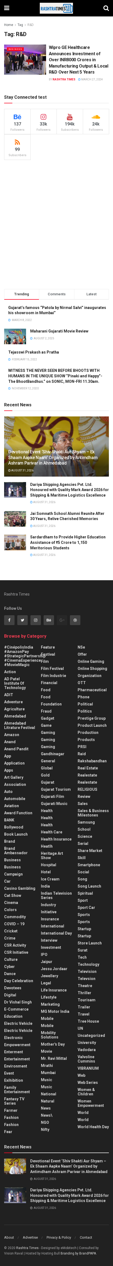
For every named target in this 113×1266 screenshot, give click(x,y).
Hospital (48, 865)
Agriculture (14, 709)
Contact (86, 1237)
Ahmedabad (15, 716)
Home (8, 25)
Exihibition (13, 1080)
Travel (83, 1014)
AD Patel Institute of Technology (15, 683)
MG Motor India (55, 1011)
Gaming (48, 739)
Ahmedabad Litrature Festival (19, 725)
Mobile (47, 1018)
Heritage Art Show (52, 855)
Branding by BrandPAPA (78, 1253)
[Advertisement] (56, 224)
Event (9, 1073)
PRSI (82, 747)
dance (10, 974)
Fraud (46, 711)
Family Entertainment (17, 1089)
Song (82, 879)
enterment (13, 1052)
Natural (47, 1101)
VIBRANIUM (88, 1068)
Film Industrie (53, 675)
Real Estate (88, 768)
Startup (84, 929)
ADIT (8, 695)
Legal (46, 983)
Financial (49, 683)
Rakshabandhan (92, 761)
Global (47, 768)
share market (90, 850)
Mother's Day (53, 1044)
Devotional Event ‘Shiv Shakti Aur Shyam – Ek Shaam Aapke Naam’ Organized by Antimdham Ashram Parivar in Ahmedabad (52, 457)
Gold (45, 775)
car (7, 881)
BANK (9, 820)
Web (81, 1075)
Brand (9, 841)
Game (46, 725)
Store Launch (90, 943)
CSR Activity (15, 945)
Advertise (30, 1237)
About (9, 1237)
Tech (82, 957)
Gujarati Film (52, 796)
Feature (48, 647)
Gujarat (47, 782)
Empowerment (17, 1045)
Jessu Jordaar (54, 969)
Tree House (88, 1021)
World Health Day (93, 1127)
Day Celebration (18, 981)
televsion (86, 978)
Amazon (11, 735)
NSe (81, 647)
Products (86, 739)
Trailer (84, 1007)
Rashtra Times (64, 79)
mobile (47, 1025)
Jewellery (49, 976)
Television (87, 971)
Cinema (11, 902)
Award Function (18, 813)
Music (46, 1080)
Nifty (45, 1129)
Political (85, 704)
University (87, 1042)
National (48, 1094)
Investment (51, 947)
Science (85, 836)
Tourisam (86, 1000)
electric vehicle (18, 1030)
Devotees (12, 988)
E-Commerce (16, 1009)
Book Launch (16, 834)
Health (47, 811)
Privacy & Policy (59, 1237)
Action (10, 672)
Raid (82, 754)
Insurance (50, 919)
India (45, 886)
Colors (10, 910)
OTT (82, 683)
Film (45, 661)
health (47, 818)
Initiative (48, 912)
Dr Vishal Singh (18, 1002)
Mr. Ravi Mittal (54, 1058)
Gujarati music (54, 803)
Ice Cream (50, 879)
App (7, 756)
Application (14, 763)
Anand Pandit (16, 749)
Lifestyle (48, 997)
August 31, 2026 (22, 470)
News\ (46, 1115)
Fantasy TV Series (14, 1101)
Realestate (87, 775)
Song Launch (89, 886)
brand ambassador (16, 850)
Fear (8, 1132)
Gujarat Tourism (56, 789)
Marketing (50, 1004)
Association (15, 784)
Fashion (11, 1117)
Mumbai (48, 1072)
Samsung (86, 822)
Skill (82, 858)
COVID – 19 (14, 924)
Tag (20, 25)
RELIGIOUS (87, 789)
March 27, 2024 (92, 79)
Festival (48, 654)
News (46, 1108)
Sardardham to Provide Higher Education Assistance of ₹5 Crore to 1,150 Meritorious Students (68, 542)
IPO (44, 954)
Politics (85, 711)
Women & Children (86, 1091)
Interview (49, 940)
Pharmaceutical (92, 690)
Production (88, 732)
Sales (83, 803)
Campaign (13, 874)
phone (83, 697)
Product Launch (92, 725)
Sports (84, 914)
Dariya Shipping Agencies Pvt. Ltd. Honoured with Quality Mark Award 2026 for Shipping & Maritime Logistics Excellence (69, 489)
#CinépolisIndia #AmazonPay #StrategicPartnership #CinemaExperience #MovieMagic (25, 656)
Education (13, 1016)
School (84, 829)
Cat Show (12, 895)
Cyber (9, 966)
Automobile (14, 799)
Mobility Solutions (49, 1035)
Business (15, 49)
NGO (45, 1122)
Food (45, 690)
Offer (82, 654)
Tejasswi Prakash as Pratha (33, 352)
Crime (9, 938)
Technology (88, 964)
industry (48, 905)
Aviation (11, 806)
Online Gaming (91, 661)
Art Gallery (13, 777)
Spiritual (85, 893)
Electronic (13, 1037)
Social (83, 872)
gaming (48, 732)
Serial (83, 843)
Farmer (11, 1110)
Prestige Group (92, 718)
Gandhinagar (52, 754)
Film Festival (52, 668)
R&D (30, 25)
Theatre (85, 986)
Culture (11, 959)
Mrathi (47, 1065)
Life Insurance (54, 990)
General (48, 761)
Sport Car (86, 907)
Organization (89, 675)
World (83, 1112)
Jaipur (46, 961)
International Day (56, 933)
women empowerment (91, 1103)
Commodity (15, 917)
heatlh (47, 846)
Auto (8, 791)
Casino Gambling (19, 888)
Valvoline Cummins (86, 1059)
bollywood (13, 827)
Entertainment (17, 1059)
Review (84, 796)
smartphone (89, 865)
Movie (46, 1051)
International (52, 926)
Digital (10, 995)
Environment (15, 1066)
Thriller (84, 993)
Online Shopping (92, 668)
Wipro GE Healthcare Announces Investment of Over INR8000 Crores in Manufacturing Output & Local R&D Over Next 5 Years (78, 60)
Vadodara (87, 1050)
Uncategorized (91, 1035)
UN (80, 1028)
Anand (10, 742)
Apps (8, 770)
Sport (83, 900)
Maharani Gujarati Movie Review (59, 331)
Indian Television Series (56, 895)
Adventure (13, 702)
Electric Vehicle (18, 1023)
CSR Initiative (16, 952)
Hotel (46, 872)
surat (82, 950)
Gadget (47, 718)
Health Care (51, 832)
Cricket (11, 931)
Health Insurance (56, 839)
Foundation (51, 704)
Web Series (88, 1082)
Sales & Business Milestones (93, 813)
